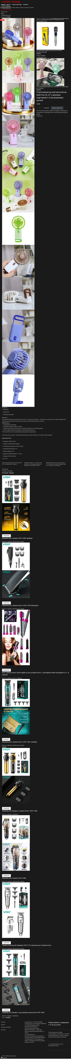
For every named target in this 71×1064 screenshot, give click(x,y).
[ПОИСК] (69, 5)
